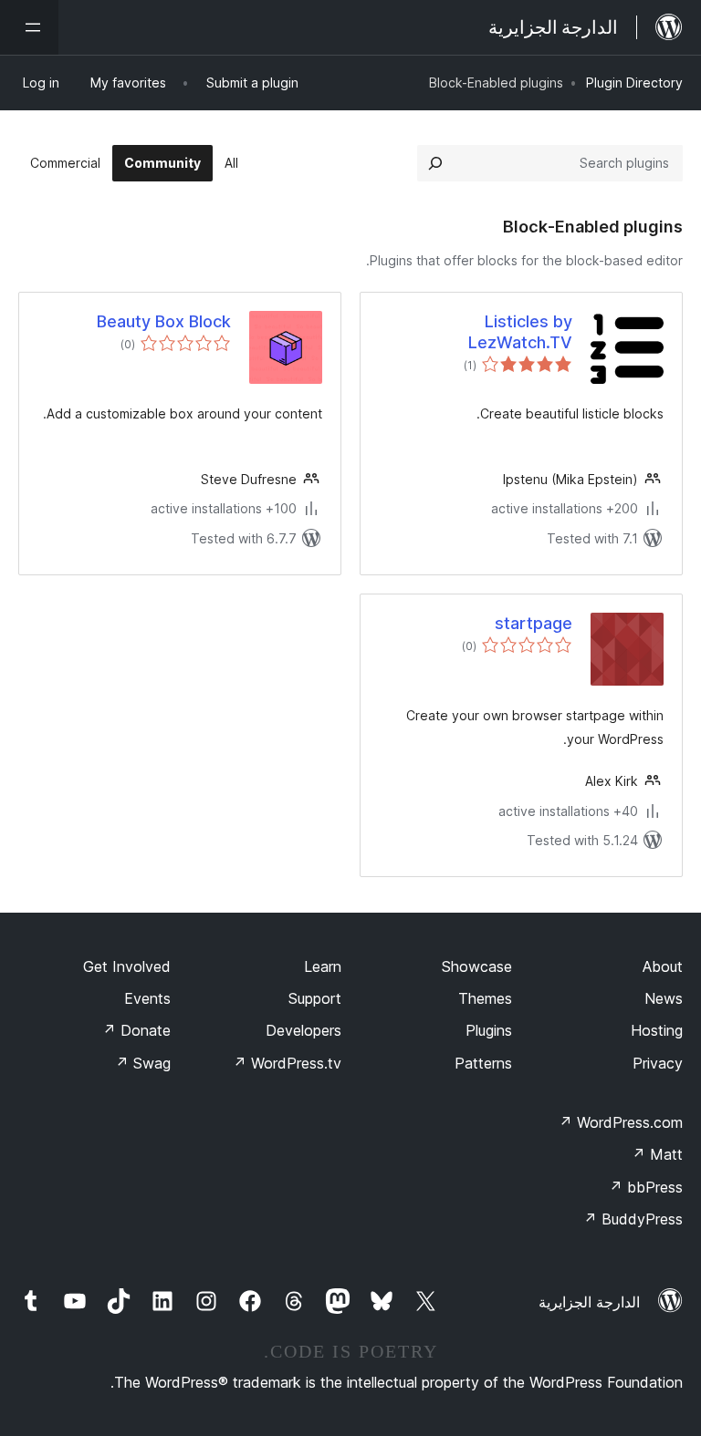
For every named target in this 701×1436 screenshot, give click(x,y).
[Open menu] (29, 27)
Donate (136, 1030)
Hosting (657, 1030)
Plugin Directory (634, 82)
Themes (485, 998)
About (663, 966)
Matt (657, 1154)
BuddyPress (633, 1219)
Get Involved (127, 966)
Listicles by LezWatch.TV (520, 332)
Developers (303, 1030)
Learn (322, 966)
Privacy (658, 1063)
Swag (143, 1063)
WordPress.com (621, 1122)
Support (314, 998)
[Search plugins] (435, 163)
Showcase (477, 966)
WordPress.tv (287, 1063)
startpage (533, 623)
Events (147, 998)
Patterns (483, 1063)
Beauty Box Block (164, 321)
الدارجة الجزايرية (589, 1302)
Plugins (489, 1030)
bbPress (646, 1187)
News (663, 998)
